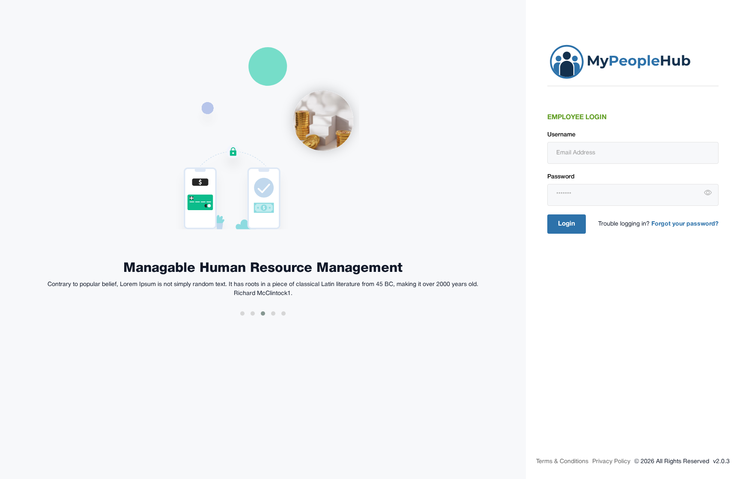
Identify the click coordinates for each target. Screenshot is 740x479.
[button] (708, 192)
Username (561, 135)
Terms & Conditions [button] (562, 461)
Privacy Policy (611, 461)
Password (561, 177)
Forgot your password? (684, 224)
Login (566, 224)
